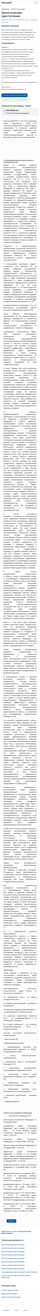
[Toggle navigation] (35, 3)
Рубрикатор (5, 9)
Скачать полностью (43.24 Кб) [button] (14, 95)
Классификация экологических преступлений (19, 1272)
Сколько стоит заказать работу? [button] (15, 100)
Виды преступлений (9, 1294)
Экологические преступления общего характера (16, 1276)
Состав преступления (9, 1290)
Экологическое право (18, 9)
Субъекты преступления (10, 1297)
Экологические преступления (12, 1245)
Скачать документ (21, 113)
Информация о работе (16, 1232)
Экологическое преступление (12, 1255)
